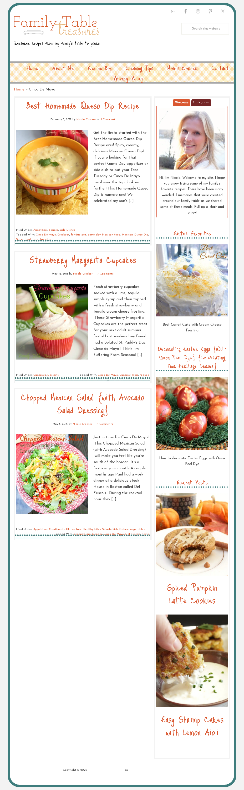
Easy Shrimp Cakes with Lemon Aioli (192, 725)
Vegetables (137, 529)
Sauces (53, 230)
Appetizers (40, 230)
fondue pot (78, 234)
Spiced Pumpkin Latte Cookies (192, 593)
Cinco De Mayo (46, 234)
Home (19, 89)
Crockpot (63, 234)
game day (94, 234)
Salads (106, 529)
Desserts (53, 375)
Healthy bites (92, 529)
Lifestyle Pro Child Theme (106, 770)
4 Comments (105, 424)
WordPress (163, 770)
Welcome (181, 102)
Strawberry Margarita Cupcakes (83, 259)
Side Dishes (67, 230)
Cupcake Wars (128, 375)
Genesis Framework (141, 770)
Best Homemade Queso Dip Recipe (82, 105)
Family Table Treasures (57, 34)
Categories (201, 102)
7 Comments (105, 273)
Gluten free (73, 529)
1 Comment (108, 119)
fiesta (145, 534)
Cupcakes (39, 375)
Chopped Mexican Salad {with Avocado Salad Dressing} (82, 403)
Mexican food (111, 234)
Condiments (57, 529)
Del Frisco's (132, 534)
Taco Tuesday (41, 239)
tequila (144, 375)
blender (97, 534)
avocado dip (82, 534)
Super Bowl (23, 239)
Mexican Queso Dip (135, 234)
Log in (177, 770)
